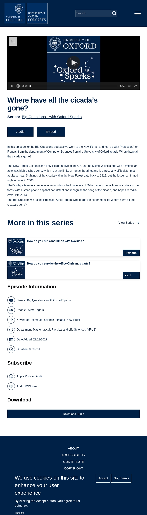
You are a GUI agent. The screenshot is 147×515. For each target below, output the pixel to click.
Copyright (73, 468)
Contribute (73, 462)
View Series (126, 222)
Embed (51, 132)
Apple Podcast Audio (30, 376)
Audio (20, 132)
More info (19, 512)
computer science (43, 319)
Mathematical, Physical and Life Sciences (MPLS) (64, 329)
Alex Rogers (36, 309)
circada (60, 319)
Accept (103, 478)
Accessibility (73, 455)
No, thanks (121, 478)
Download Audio (73, 413)
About (73, 448)
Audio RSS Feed (27, 386)
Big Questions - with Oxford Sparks (52, 117)
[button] (73, 62)
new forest (73, 319)
